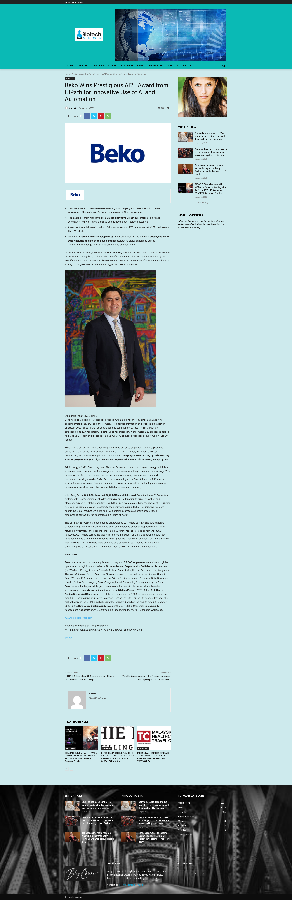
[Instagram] (188, 873)
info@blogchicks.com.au (131, 884)
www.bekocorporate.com (78, 617)
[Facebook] (87, 116)
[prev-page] (67, 769)
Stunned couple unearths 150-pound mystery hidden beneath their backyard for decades (210, 136)
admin (74, 108)
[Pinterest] (101, 116)
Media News (77, 74)
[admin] (67, 107)
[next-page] (71, 769)
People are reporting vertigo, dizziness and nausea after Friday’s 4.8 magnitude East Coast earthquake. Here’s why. (202, 224)
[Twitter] (94, 116)
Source (69, 637)
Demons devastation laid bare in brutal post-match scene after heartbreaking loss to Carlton (211, 152)
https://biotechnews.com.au (100, 698)
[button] (223, 65)
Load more (201, 202)
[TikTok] (196, 873)
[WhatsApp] (108, 116)
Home (67, 74)
